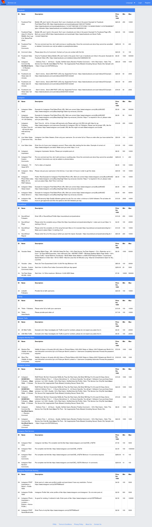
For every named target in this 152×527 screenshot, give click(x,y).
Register (147, 3)
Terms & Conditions (65, 524)
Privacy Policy (78, 524)
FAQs (54, 524)
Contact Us (97, 524)
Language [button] (129, 3)
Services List (12, 3)
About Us (89, 524)
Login (140, 3)
